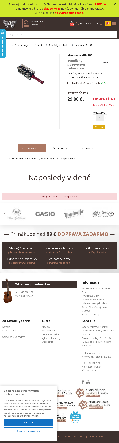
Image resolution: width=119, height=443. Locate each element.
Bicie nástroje (21, 45)
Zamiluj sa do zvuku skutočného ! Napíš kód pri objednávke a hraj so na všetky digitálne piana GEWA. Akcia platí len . (59, 8)
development (79, 436)
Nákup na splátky (90, 314)
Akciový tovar (48, 330)
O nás (85, 292)
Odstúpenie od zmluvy (13, 336)
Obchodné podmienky (93, 299)
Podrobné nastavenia (28, 430)
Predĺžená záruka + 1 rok (84, 83)
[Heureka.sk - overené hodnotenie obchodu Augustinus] (75, 416)
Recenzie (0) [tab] (87, 148)
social (91, 436)
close (115, 4)
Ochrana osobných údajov (95, 303)
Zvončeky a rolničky (59, 45)
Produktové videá (90, 295)
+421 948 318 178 (24, 292)
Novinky (46, 326)
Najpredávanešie (50, 334)
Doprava (86, 310)
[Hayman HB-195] (31, 74)
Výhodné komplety (51, 338)
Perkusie (38, 45)
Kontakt (6, 326)
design (66, 436)
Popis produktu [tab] (31, 148)
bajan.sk (100, 436)
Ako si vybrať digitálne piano (96, 288)
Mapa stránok (9, 330)
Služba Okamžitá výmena (94, 307)
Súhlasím (28, 422)
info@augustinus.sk (24, 295)
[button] (6, 214)
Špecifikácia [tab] (60, 148)
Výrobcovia (47, 341)
